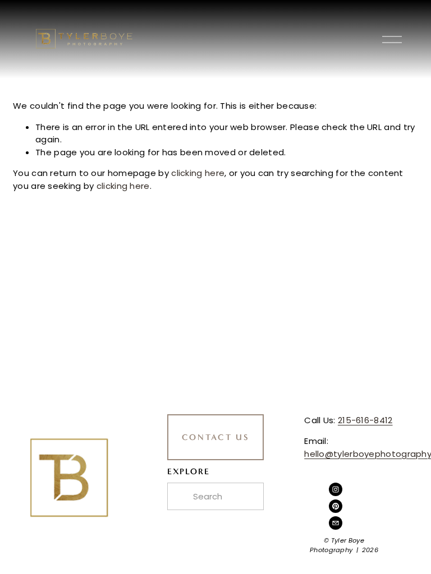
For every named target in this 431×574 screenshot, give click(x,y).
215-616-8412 (365, 420)
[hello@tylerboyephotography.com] (335, 523)
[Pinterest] (335, 506)
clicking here (197, 173)
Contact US (216, 437)
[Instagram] (335, 489)
